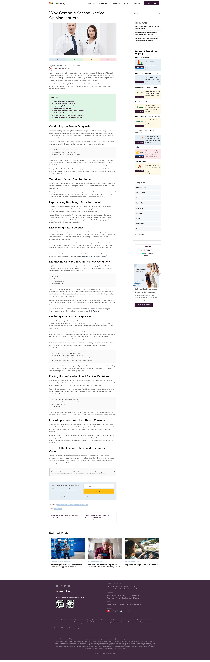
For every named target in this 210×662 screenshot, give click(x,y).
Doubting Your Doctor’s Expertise (64, 113)
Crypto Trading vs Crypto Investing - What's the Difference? (97, 516)
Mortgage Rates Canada (116, 589)
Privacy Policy (112, 604)
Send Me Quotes (143, 305)
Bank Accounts (122, 586)
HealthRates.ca (94, 311)
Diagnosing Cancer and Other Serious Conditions (69, 110)
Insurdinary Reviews (129, 595)
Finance (139, 198)
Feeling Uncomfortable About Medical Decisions (69, 115)
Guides (68, 504)
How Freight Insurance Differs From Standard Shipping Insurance (146, 39)
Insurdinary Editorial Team (61, 68)
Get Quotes (151, 3)
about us (120, 648)
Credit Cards (116, 3)
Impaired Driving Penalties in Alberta (141, 565)
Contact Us (126, 598)
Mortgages (103, 3)
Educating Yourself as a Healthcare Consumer (68, 117)
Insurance (91, 3)
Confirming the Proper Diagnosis (64, 101)
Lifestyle (85, 504)
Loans (126, 3)
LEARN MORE (140, 67)
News (138, 229)
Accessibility (136, 604)
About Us (116, 595)
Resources (136, 3)
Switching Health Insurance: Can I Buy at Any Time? (65, 516)
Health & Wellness (76, 504)
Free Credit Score (113, 598)
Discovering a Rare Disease (62, 108)
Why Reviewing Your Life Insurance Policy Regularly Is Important (146, 33)
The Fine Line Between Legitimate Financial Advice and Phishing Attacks (104, 566)
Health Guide (57, 508)
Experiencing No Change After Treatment (66, 105)
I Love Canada (141, 203)
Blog (108, 595)
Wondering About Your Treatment (64, 103)
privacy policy (82, 496)
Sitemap (136, 598)
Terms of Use (124, 604)
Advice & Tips (61, 504)
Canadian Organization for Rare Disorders (91, 256)
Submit (98, 491)
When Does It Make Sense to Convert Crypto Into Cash (147, 27)
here (53, 309)
